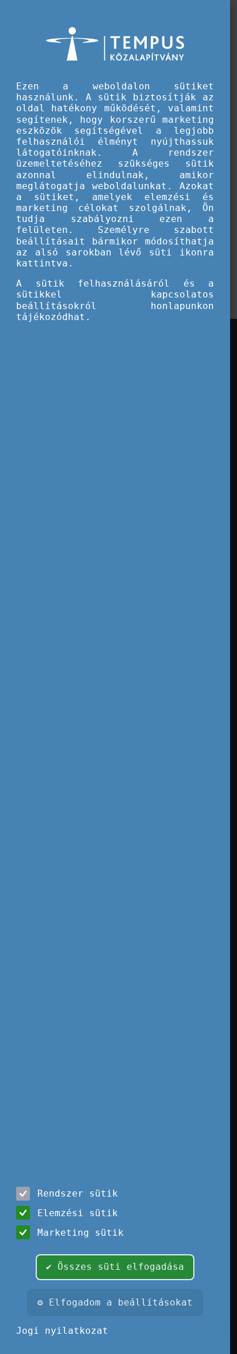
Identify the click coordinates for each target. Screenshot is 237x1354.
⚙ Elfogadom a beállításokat (115, 1302)
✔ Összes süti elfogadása (115, 1266)
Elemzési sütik (77, 1213)
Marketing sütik (80, 1232)
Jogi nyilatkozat (62, 1330)
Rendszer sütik (77, 1193)
